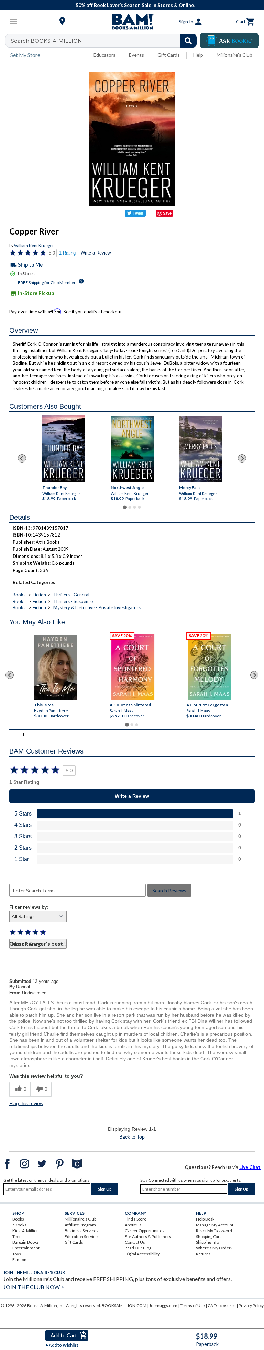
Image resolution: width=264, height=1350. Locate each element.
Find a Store (135, 1219)
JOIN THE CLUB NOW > (33, 1287)
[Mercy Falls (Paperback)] (200, 449)
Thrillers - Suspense (73, 601)
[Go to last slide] (22, 458)
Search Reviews (169, 890)
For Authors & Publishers (148, 1236)
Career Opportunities (144, 1230)
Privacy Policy (251, 1305)
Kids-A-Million (25, 1230)
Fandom (20, 1259)
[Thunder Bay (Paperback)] (63, 448)
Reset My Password (214, 1230)
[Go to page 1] (124, 507)
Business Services (81, 1230)
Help (198, 55)
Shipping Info (207, 1242)
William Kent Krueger (34, 245)
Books (19, 595)
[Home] (132, 22)
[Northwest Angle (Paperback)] (132, 449)
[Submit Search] (188, 41)
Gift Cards (168, 55)
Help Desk (205, 1219)
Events (136, 55)
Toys (16, 1253)
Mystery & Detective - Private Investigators (97, 607)
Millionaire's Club (234, 55)
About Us (133, 1224)
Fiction (39, 595)
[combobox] (105, 40)
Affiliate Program (80, 1224)
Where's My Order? (214, 1247)
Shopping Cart (208, 1236)
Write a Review (96, 253)
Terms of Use (192, 1305)
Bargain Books (25, 1242)
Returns (203, 1253)
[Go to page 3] (134, 507)
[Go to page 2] (129, 507)
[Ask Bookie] (229, 40)
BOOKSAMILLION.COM (124, 1305)
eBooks (19, 1224)
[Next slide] (242, 458)
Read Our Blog (138, 1247)
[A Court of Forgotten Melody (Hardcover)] (209, 667)
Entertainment (26, 1247)
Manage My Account (214, 1224)
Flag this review (26, 1103)
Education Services (82, 1236)
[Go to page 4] (139, 507)
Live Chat (250, 1167)
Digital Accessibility (142, 1253)
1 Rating (67, 253)
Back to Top (132, 1137)
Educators (105, 55)
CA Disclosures (222, 1305)
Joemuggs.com (163, 1305)
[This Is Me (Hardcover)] (55, 667)
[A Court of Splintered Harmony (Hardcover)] (132, 667)
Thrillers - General (71, 595)
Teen (17, 1236)
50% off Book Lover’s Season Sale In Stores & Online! (136, 5)
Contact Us (135, 1242)
